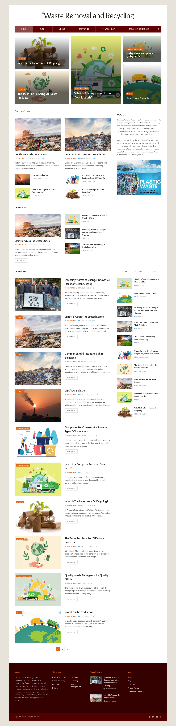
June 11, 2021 (80, 103)
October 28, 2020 (25, 103)
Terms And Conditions (139, 29)
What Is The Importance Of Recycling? (39, 63)
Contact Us (84, 29)
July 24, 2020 (132, 61)
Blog (42, 29)
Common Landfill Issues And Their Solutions (85, 154)
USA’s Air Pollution (40, 175)
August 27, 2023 (89, 238)
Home (23, 29)
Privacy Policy (108, 29)
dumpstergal (21, 158)
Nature (129, 94)
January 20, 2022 (86, 158)
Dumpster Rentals (81, 89)
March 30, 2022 (35, 158)
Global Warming (58, 681)
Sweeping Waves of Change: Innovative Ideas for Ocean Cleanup (94, 232)
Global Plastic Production (138, 98)
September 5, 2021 (89, 181)
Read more (21, 260)
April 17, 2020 (132, 103)
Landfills (20, 148)
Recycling (22, 58)
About (62, 29)
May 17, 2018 (88, 250)
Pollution (20, 391)
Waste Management (134, 49)
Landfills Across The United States (31, 154)
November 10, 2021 (40, 179)
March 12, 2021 (24, 68)
